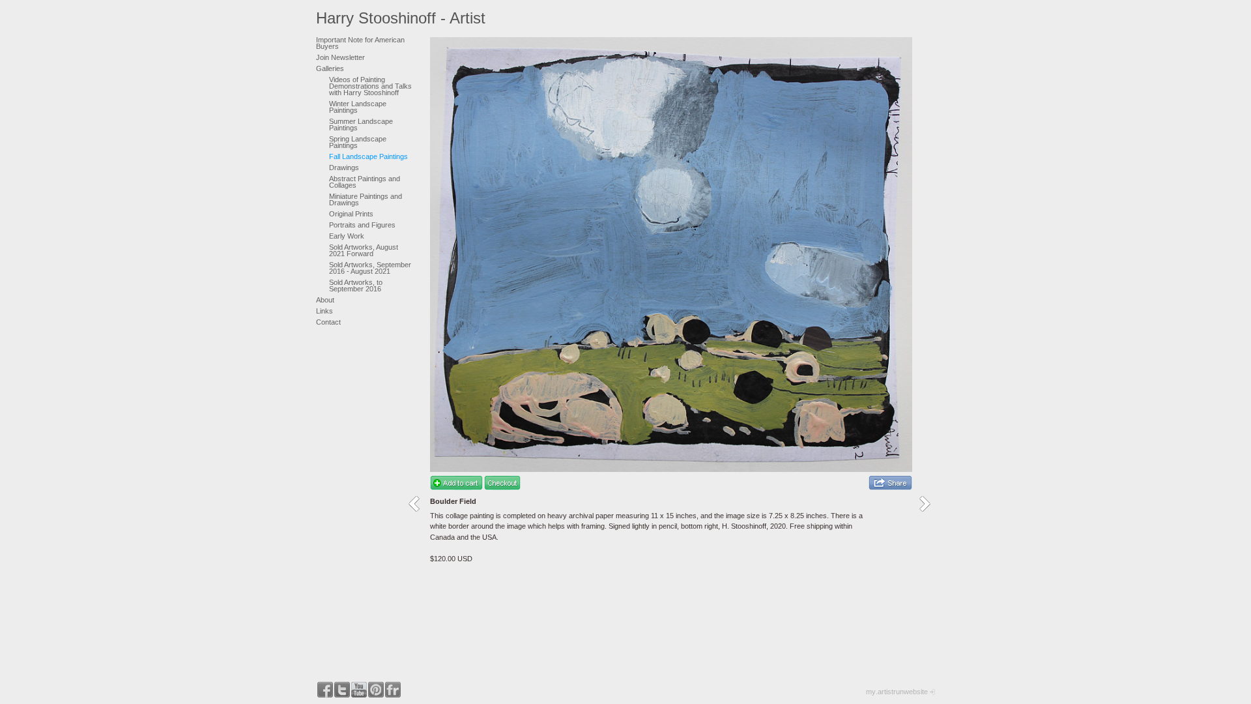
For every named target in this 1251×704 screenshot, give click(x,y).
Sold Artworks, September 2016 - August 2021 (370, 268)
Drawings (344, 167)
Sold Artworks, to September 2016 (355, 285)
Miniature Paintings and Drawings (365, 199)
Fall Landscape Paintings (368, 156)
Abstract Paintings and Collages (364, 182)
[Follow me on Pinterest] (376, 689)
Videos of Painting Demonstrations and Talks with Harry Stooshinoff (370, 86)
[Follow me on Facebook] (325, 689)
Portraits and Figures (362, 225)
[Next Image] (929, 503)
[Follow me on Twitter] (342, 689)
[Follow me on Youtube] (359, 689)
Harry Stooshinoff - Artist (400, 18)
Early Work (346, 236)
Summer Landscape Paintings (361, 124)
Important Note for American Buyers (360, 43)
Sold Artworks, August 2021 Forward (363, 250)
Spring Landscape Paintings (357, 142)
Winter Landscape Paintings (357, 107)
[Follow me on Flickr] (393, 689)
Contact (328, 322)
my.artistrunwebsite (897, 692)
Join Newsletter (340, 57)
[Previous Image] (418, 503)
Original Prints (351, 214)
